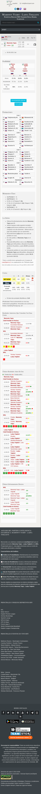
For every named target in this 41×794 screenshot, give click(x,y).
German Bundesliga (7, 616)
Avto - (17, 470)
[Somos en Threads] (18, 9)
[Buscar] (38, 22)
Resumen (18, 104)
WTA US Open (5, 620)
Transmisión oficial (18, 100)
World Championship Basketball (10, 626)
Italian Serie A (5, 612)
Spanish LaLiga (5, 618)
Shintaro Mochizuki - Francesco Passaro (13, 691)
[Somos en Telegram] (15, 9)
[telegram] (32, 713)
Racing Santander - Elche (8, 676)
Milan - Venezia (5, 672)
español (14, 3)
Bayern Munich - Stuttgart (8, 678)
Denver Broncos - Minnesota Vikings (11, 659)
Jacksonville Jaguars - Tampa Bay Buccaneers (14, 647)
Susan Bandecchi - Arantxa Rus (10, 687)
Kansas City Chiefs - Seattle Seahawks (12, 657)
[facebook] (3, 713)
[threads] (37, 713)
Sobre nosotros (19, 783)
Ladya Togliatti (8, 350)
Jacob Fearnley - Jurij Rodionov (10, 689)
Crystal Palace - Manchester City (10, 674)
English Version (10, 785)
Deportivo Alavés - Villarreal (9, 680)
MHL (6, 37)
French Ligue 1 (5, 624)
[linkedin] (13, 713)
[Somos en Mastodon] (20, 9)
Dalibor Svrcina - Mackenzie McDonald (12, 682)
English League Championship (10, 628)
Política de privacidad (7, 783)
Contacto (27, 783)
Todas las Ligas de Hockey (24, 785)
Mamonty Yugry (9, 318)
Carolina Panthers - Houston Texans (11, 643)
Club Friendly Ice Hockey (11, 320)
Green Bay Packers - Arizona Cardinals (12, 651)
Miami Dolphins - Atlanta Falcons (10, 645)
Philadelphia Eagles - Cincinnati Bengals (13, 655)
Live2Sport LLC (6, 262)
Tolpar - (17, 459)
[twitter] (8, 713)
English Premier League (8, 614)
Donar (3, 785)
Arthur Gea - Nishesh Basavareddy (11, 685)
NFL (2, 610)
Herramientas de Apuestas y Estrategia (12, 781)
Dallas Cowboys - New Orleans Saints (12, 653)
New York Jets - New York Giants (10, 649)
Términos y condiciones (32, 781)
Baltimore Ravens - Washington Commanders (14, 641)
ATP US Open (5, 622)
